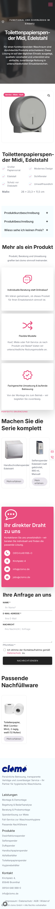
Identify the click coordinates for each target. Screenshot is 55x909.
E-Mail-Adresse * (12, 613)
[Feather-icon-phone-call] (52, 457)
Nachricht (8, 624)
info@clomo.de (21, 569)
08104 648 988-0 (22, 553)
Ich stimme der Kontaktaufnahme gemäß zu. (28, 651)
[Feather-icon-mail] (52, 451)
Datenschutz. (14, 652)
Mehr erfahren (14, 481)
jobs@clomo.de (21, 577)
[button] (48, 95)
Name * (6, 602)
